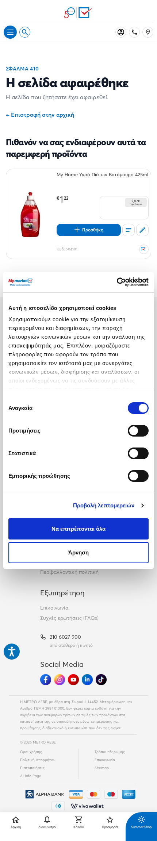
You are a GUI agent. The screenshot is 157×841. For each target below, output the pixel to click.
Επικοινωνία (54, 607)
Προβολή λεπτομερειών (104, 505)
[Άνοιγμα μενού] (10, 32)
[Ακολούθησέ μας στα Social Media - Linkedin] (87, 679)
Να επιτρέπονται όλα (78, 529)
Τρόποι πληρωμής (110, 751)
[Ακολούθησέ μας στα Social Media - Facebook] (45, 679)
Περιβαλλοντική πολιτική (69, 572)
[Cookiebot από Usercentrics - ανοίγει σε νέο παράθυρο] (117, 282)
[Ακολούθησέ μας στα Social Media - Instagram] (59, 679)
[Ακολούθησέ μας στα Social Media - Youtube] (73, 679)
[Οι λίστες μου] (128, 230)
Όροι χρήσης (31, 751)
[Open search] (24, 32)
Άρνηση (78, 552)
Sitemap (102, 767)
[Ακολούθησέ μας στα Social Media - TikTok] (101, 679)
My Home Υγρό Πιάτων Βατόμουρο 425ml (102, 174)
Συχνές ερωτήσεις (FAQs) (69, 618)
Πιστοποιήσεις (32, 767)
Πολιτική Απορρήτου (37, 759)
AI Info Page (30, 775)
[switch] (138, 431)
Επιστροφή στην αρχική (40, 114)
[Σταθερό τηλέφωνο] (134, 32)
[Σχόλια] (142, 230)
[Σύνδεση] (120, 32)
